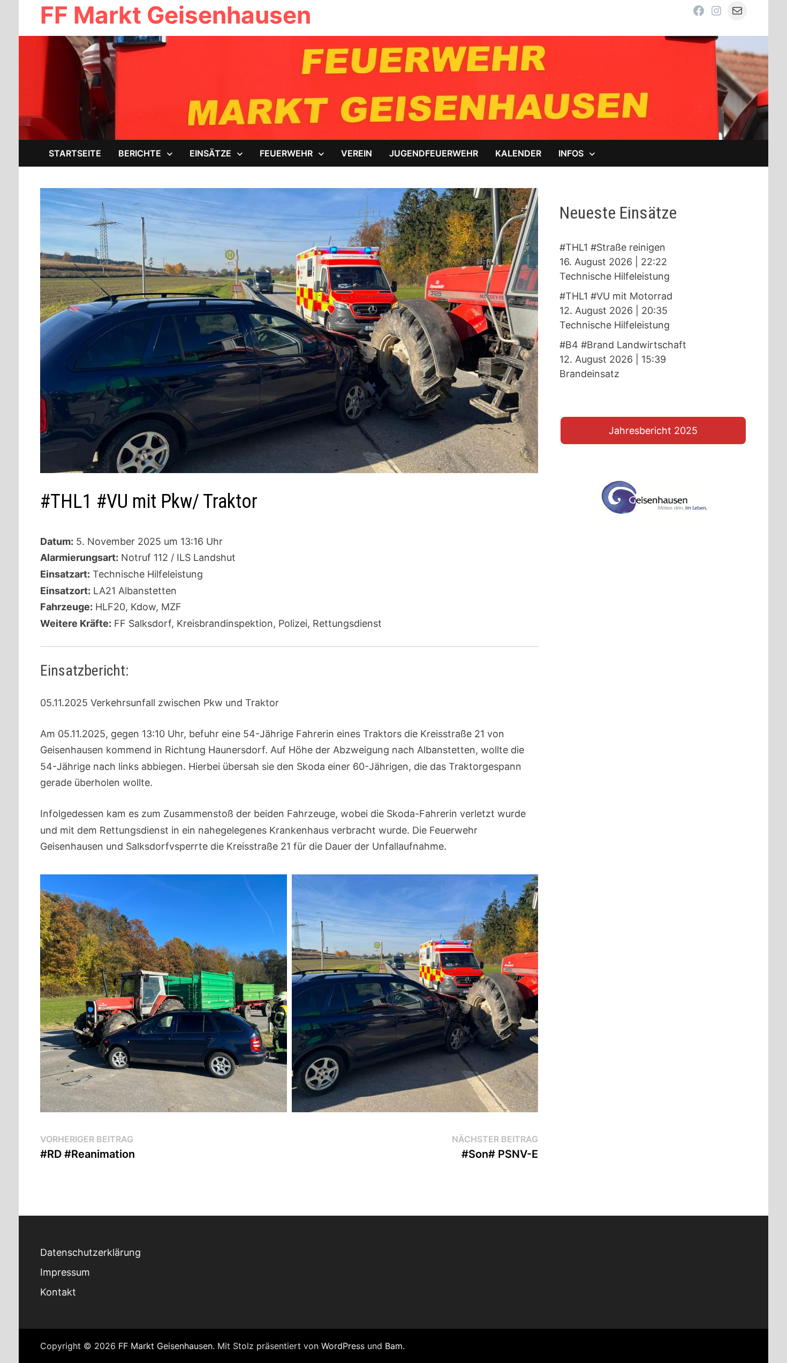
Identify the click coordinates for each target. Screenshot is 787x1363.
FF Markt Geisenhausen (175, 15)
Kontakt (58, 1292)
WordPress (343, 1345)
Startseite (75, 153)
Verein (356, 153)
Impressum (65, 1272)
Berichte (139, 153)
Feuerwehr (286, 153)
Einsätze (210, 153)
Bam (394, 1345)
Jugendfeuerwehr (433, 153)
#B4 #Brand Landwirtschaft (622, 344)
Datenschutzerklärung (90, 1252)
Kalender (518, 153)
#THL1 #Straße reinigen (612, 247)
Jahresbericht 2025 (653, 430)
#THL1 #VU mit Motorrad (615, 296)
